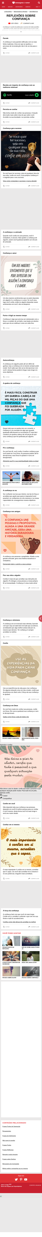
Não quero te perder (8, 1140)
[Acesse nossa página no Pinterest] (21, 1179)
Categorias (8, 11)
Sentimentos (33, 11)
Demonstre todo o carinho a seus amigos (17, 564)
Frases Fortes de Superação (11, 1126)
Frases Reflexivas (7, 1150)
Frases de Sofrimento (9, 1136)
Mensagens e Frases (20, 11)
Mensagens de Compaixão (10, 1164)
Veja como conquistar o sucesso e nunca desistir (20, 181)
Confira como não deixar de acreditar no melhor (19, 922)
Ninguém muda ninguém (10, 1154)
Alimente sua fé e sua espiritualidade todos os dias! (20, 461)
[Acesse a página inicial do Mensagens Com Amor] (21, 2)
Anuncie (38, 1185)
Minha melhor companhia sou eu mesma (15, 1168)
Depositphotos (18, 1186)
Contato (32, 1185)
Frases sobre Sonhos (9, 1159)
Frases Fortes (6, 1145)
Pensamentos (6, 1131)
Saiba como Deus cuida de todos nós (16, 717)
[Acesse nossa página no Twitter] (16, 1179)
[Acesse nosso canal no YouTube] (25, 1179)
